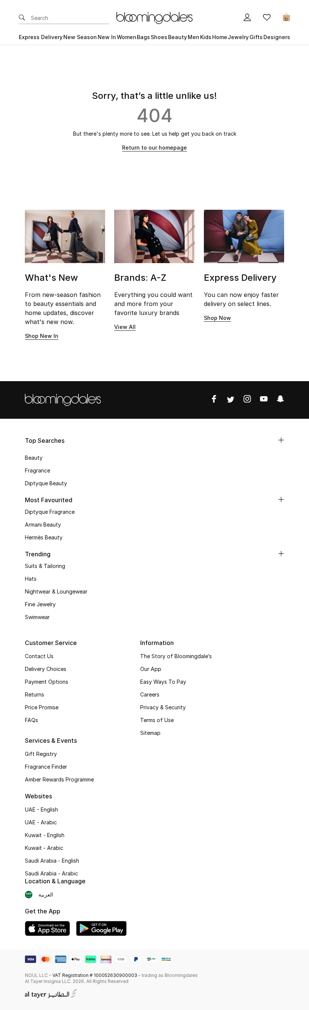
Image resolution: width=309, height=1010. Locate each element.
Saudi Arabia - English (52, 860)
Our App (150, 669)
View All (125, 327)
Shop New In (41, 336)
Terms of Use (157, 720)
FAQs (31, 720)
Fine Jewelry (40, 604)
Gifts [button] (256, 37)
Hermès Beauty (44, 537)
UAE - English (41, 809)
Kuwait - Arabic (44, 848)
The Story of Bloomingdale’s (176, 656)
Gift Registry (41, 754)
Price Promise (41, 707)
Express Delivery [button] (41, 37)
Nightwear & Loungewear (56, 591)
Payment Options (46, 681)
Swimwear (37, 617)
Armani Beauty (43, 524)
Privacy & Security (163, 707)
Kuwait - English (44, 835)
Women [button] (126, 37)
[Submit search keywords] (22, 18)
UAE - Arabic (41, 822)
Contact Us (39, 656)
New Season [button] (80, 37)
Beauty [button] (177, 37)
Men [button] (193, 37)
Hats (31, 578)
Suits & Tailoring (45, 566)
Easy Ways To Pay (163, 681)
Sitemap (150, 733)
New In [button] (107, 37)
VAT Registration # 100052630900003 (94, 975)
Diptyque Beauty (46, 483)
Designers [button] (276, 37)
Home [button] (219, 37)
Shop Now (217, 318)
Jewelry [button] (238, 37)
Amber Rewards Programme (59, 779)
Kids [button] (205, 37)
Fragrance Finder (46, 766)
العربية (45, 894)
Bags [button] (143, 37)
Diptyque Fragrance (50, 512)
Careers (149, 694)
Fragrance (37, 470)
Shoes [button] (159, 37)
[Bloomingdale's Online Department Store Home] (154, 17)
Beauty (34, 457)
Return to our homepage (154, 147)
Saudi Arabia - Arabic (51, 873)
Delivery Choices (45, 669)
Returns (34, 694)
